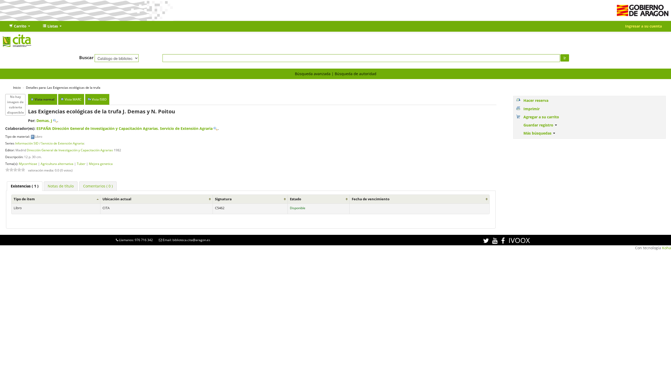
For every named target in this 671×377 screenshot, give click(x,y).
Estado (295, 199)
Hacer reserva (535, 100)
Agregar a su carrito (541, 116)
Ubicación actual (116, 199)
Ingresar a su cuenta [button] (643, 26)
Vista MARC (73, 99)
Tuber (81, 164)
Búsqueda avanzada (313, 73)
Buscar (86, 57)
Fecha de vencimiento (370, 199)
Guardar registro (538, 125)
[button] (19, 26)
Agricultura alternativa (57, 164)
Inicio (17, 87)
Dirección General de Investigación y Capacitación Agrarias (70, 150)
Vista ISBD (99, 99)
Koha (666, 247)
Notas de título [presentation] (61, 186)
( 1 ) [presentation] (25, 186)
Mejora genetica (101, 164)
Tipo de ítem (24, 199)
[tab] (24, 186)
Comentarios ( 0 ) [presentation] (98, 186)
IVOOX (519, 240)
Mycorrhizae (28, 164)
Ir (565, 57)
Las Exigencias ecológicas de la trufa (63, 87)
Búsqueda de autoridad (355, 73)
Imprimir (531, 108)
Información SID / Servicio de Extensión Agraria (49, 143)
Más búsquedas (538, 133)
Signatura (223, 199)
